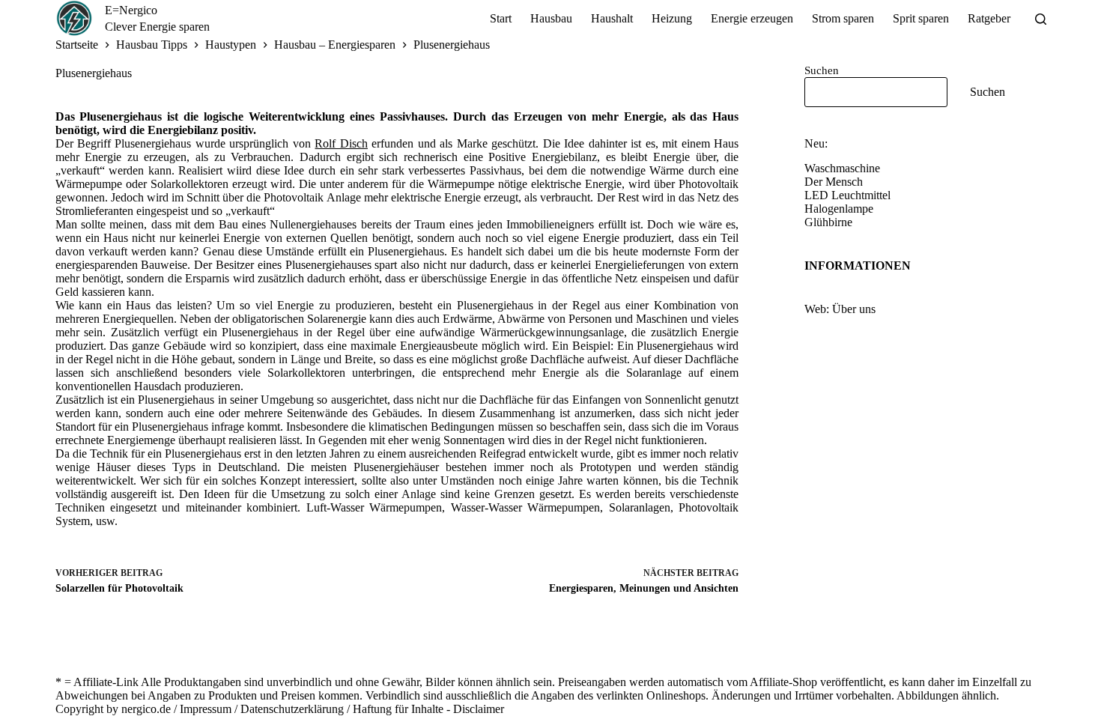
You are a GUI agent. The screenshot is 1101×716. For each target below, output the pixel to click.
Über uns (854, 309)
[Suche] (1040, 19)
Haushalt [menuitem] (612, 18)
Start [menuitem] (501, 18)
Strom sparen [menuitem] (843, 18)
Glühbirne (828, 222)
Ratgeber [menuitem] (989, 18)
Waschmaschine (842, 168)
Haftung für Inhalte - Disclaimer (428, 709)
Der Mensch (833, 181)
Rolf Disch (341, 143)
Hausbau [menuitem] (551, 18)
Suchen (821, 70)
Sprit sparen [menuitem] (921, 18)
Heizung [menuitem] (672, 18)
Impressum (205, 709)
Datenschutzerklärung (292, 709)
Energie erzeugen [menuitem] (752, 18)
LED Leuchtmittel (847, 195)
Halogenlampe (838, 208)
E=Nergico (131, 10)
